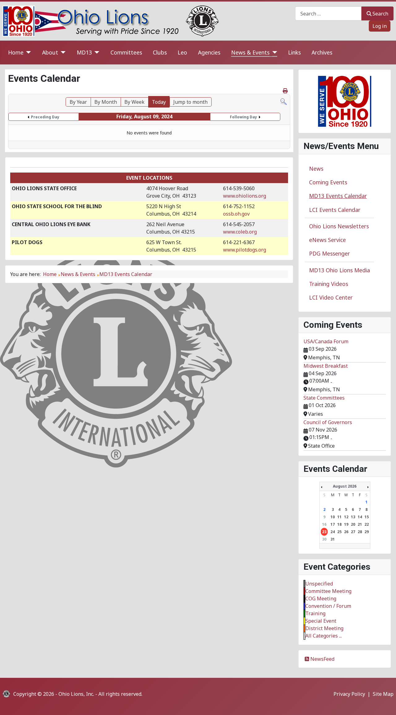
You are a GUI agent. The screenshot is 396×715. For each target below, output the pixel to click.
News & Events (250, 52)
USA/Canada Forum (325, 341)
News (316, 168)
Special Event (320, 620)
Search (380, 13)
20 (353, 524)
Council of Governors (327, 422)
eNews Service (327, 239)
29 (366, 531)
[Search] (283, 101)
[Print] (286, 90)
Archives (322, 52)
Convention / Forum (328, 606)
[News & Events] (273, 52)
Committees (126, 52)
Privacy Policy (349, 694)
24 (332, 531)
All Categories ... (323, 635)
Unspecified (319, 583)
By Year (78, 102)
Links (294, 52)
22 (366, 524)
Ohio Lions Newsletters (339, 226)
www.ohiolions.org (244, 195)
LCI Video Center (331, 297)
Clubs (160, 52)
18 (339, 524)
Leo (182, 52)
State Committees (324, 397)
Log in (379, 26)
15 (366, 517)
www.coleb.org (240, 231)
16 (324, 524)
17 (332, 524)
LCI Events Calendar (334, 209)
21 (360, 524)
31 (332, 539)
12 (346, 517)
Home (16, 52)
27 (353, 531)
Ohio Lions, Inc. (76, 694)
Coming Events (328, 182)
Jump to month (190, 102)
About (50, 52)
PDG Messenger (329, 253)
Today (159, 102)
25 (339, 531)
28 (360, 531)
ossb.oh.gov (236, 213)
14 (360, 517)
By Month (105, 102)
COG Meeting (320, 598)
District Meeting (324, 628)
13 (353, 517)
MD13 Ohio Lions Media (339, 270)
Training (315, 613)
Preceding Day (45, 117)
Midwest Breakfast (325, 365)
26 (346, 531)
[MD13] (96, 52)
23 (324, 531)
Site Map (383, 694)
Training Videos (328, 283)
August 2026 (344, 486)
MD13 (84, 52)
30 (324, 539)
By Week (134, 102)
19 (346, 524)
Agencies (209, 52)
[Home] (27, 52)
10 (332, 517)
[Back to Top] (385, 703)
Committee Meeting (328, 591)
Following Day (243, 117)
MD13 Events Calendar (338, 196)
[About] (62, 52)
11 (339, 517)
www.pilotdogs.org (244, 249)
